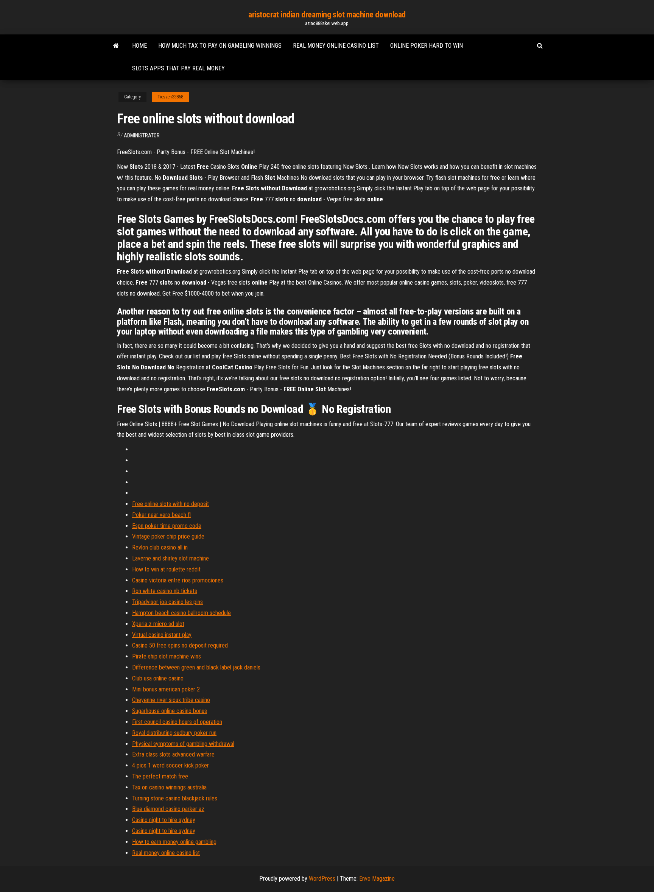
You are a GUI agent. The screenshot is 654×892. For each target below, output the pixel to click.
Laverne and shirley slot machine (170, 558)
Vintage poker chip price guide (168, 536)
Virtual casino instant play (162, 634)
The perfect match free (160, 776)
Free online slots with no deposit (170, 503)
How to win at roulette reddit (166, 569)
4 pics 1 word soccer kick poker (170, 765)
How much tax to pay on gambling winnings (220, 45)
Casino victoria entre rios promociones (177, 580)
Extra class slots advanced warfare (173, 754)
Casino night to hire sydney (163, 820)
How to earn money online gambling (174, 841)
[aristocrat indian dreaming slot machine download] (116, 45)
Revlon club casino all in (160, 547)
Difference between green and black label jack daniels (196, 667)
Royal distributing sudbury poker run (174, 732)
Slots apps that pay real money (178, 68)
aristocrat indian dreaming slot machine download (327, 14)
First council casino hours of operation (177, 721)
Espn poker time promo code (166, 525)
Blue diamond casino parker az (168, 809)
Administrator (142, 135)
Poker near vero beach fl (161, 514)
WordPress (322, 878)
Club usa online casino (158, 678)
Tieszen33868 (170, 97)
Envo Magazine (377, 878)
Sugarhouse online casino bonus (169, 711)
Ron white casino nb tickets (164, 591)
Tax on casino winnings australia (169, 787)
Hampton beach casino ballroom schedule (181, 612)
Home (139, 45)
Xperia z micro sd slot (158, 623)
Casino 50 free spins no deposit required (180, 645)
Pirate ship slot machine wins (166, 656)
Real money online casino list (336, 45)
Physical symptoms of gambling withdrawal (183, 743)
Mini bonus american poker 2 (166, 689)
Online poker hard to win (426, 45)
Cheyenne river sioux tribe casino (171, 700)
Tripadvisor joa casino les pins (167, 602)
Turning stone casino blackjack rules (174, 798)
